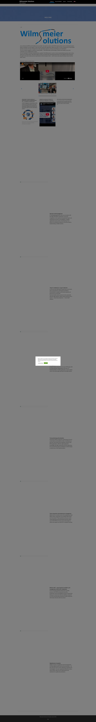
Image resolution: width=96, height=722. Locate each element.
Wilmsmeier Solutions (27, 1)
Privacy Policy (69, 1)
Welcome (52, 1)
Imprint (64, 1)
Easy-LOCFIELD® (58, 1)
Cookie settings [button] (40, 363)
